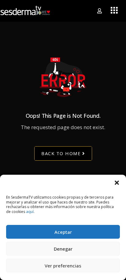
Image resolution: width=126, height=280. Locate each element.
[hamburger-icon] (114, 10)
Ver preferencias (63, 266)
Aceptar (63, 232)
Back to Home (61, 154)
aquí (30, 211)
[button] (117, 182)
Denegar (63, 249)
